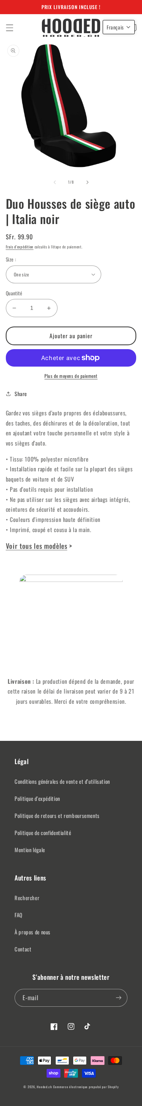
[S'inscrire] (118, 998)
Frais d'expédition (19, 246)
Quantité (14, 293)
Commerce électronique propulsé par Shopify (86, 1087)
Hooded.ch (44, 1087)
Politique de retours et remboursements (57, 815)
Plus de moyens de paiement (71, 376)
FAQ (19, 915)
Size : (11, 259)
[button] (9, 27)
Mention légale (30, 850)
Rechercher (27, 898)
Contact (23, 949)
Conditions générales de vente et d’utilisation (62, 781)
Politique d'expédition (37, 798)
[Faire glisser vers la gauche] (55, 182)
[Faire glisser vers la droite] (87, 182)
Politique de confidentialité (43, 832)
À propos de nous (33, 932)
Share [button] (21, 394)
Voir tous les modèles (36, 546)
